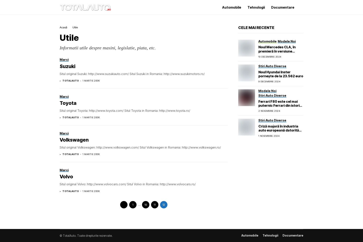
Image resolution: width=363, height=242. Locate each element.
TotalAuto (70, 80)
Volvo (66, 177)
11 (155, 204)
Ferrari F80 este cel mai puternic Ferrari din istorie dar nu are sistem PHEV (280, 105)
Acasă (63, 27)
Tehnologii (270, 235)
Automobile (249, 235)
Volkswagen (74, 140)
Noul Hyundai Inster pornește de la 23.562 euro (280, 74)
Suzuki (67, 66)
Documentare (293, 235)
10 (145, 204)
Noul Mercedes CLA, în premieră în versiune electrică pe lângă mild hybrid (277, 53)
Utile (75, 27)
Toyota (68, 103)
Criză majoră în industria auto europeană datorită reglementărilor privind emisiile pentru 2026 (278, 132)
